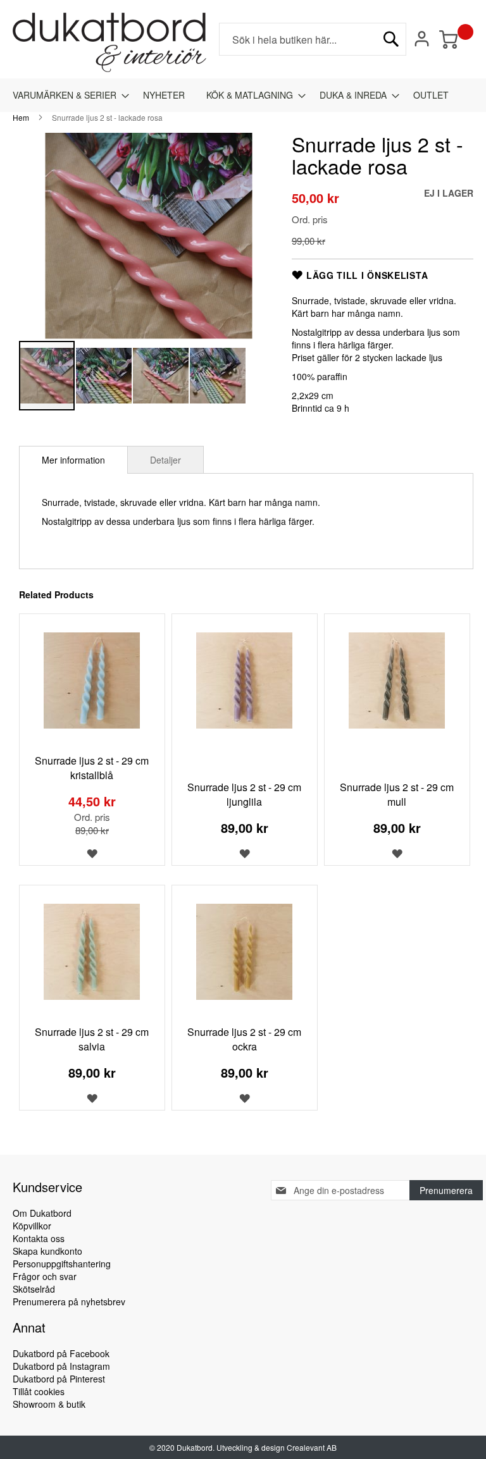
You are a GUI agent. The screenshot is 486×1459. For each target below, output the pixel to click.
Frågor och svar (45, 1276)
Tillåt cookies (39, 1391)
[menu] (243, 95)
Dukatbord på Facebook (61, 1353)
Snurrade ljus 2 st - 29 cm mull (397, 794)
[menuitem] (67, 95)
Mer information (73, 459)
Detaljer (165, 459)
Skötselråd (34, 1289)
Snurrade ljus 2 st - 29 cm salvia (92, 1039)
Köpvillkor (32, 1225)
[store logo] (109, 42)
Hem (21, 117)
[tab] (73, 460)
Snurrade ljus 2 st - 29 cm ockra (244, 1039)
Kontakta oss (39, 1238)
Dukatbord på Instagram (61, 1366)
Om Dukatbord (42, 1213)
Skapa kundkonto (47, 1251)
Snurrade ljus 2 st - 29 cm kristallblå (92, 767)
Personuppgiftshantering (62, 1263)
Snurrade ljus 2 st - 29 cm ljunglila (244, 794)
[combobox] (313, 39)
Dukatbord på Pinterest (59, 1378)
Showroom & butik (49, 1404)
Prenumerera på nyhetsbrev (69, 1301)
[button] (104, 376)
